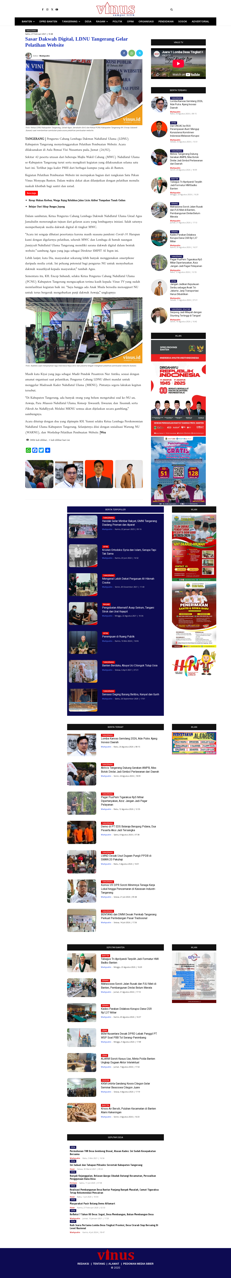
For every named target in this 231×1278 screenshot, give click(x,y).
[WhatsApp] (131, 53)
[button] (192, 10)
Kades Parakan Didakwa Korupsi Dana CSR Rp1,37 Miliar (183, 238)
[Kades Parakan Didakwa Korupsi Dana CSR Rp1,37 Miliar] (159, 238)
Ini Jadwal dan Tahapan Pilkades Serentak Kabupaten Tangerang (106, 1165)
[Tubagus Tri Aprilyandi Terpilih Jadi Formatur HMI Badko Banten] (159, 185)
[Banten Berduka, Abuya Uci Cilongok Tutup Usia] (83, 671)
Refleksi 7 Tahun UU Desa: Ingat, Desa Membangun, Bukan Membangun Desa (112, 1214)
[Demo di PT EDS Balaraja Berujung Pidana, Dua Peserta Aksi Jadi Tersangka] (81, 832)
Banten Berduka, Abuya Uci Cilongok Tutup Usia (129, 665)
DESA (73, 1147)
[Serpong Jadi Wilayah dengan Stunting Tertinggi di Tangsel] (159, 315)
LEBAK (104, 1030)
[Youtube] (56, 9)
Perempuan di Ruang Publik (118, 636)
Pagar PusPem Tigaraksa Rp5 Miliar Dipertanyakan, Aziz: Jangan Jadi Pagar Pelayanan (186, 262)
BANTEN (174, 179)
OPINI (173, 123)
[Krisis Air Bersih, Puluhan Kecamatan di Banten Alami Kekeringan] (81, 1112)
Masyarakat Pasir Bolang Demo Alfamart (92, 1203)
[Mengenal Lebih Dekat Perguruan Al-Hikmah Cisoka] (83, 584)
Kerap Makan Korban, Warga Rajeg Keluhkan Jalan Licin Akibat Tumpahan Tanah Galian (77, 200)
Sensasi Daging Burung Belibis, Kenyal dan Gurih (130, 694)
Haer (72, 1169)
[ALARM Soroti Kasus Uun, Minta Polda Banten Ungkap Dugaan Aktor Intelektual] (81, 1062)
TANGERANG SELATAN (180, 309)
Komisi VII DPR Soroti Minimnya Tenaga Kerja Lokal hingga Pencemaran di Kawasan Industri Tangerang (128, 888)
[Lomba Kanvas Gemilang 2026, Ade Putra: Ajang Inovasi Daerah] (69, 474)
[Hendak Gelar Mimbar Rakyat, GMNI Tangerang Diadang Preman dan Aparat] (83, 526)
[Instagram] (47, 9)
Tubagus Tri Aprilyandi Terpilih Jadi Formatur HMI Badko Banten (186, 185)
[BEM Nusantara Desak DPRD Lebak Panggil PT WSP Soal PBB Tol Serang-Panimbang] (81, 1037)
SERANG (174, 203)
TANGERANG (31, 30)
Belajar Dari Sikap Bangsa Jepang (47, 206)
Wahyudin (175, 111)
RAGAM (106, 604)
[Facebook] (42, 9)
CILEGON (105, 1080)
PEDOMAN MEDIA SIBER (138, 1263)
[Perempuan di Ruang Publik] (83, 642)
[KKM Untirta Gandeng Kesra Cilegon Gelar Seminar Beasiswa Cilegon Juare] (81, 1087)
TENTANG (99, 1263)
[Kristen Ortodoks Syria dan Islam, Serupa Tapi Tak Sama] (83, 555)
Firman (73, 1183)
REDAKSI (83, 1263)
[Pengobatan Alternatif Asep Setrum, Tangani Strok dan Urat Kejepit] (83, 613)
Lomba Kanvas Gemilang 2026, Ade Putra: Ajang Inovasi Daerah (186, 104)
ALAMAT (113, 1263)
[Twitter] (52, 9)
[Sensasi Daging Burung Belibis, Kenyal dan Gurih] (83, 700)
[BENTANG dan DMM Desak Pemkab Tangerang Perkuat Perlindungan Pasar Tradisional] (81, 920)
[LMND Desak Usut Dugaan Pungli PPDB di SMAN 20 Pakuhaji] (81, 861)
